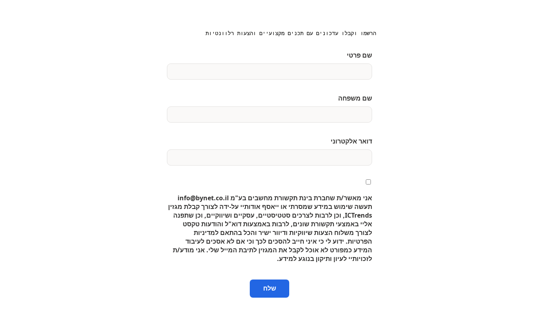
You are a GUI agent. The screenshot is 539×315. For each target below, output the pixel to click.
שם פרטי (359, 55)
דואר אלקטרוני (351, 141)
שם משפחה (355, 98)
